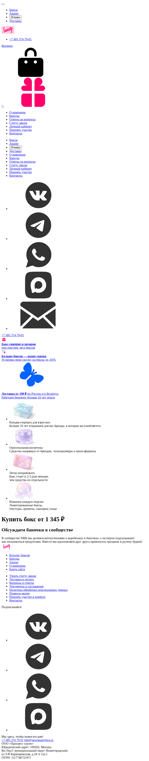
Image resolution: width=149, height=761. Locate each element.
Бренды (14, 116)
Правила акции (19, 593)
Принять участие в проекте (27, 597)
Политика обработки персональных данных (38, 590)
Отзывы (15, 17)
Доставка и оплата (21, 579)
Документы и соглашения (26, 586)
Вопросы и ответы (21, 583)
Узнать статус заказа (22, 576)
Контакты (15, 133)
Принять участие (20, 130)
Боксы (13, 9)
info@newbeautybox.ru (38, 740)
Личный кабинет (20, 126)
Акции (13, 13)
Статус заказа (18, 123)
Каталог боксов (19, 555)
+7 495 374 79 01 (12, 740)
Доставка (15, 21)
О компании (17, 112)
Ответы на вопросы (22, 119)
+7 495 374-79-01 (20, 39)
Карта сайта (17, 569)
